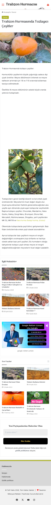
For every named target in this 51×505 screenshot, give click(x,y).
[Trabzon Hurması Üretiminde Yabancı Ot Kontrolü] (38, 397)
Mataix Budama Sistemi (11, 308)
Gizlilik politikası (7, 480)
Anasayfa (6, 12)
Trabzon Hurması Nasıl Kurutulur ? (35, 309)
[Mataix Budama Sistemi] (13, 300)
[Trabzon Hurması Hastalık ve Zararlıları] (13, 398)
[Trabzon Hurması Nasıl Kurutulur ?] (37, 300)
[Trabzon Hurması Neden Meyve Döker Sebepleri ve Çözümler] (13, 274)
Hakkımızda (6, 477)
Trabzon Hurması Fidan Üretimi (35, 283)
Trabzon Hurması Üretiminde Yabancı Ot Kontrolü (35, 409)
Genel (14, 12)
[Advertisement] (25, 122)
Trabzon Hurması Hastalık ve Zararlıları (13, 409)
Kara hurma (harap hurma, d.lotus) (31, 220)
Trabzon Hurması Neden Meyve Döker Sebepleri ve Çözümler (12, 284)
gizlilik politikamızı (22, 451)
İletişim (4, 473)
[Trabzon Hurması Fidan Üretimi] (37, 274)
